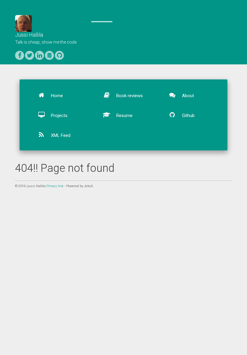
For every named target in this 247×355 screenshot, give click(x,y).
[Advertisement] (123, 239)
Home (56, 95)
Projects (58, 115)
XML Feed (60, 135)
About (187, 95)
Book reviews (129, 95)
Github (188, 115)
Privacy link (55, 186)
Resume (124, 115)
